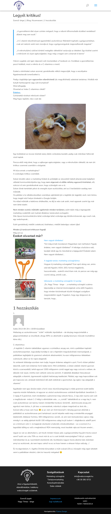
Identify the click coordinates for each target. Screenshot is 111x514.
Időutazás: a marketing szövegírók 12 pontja (62, 281)
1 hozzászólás (50, 20)
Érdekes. (17, 92)
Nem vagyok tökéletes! (53, 240)
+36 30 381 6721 (83, 479)
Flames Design (61, 511)
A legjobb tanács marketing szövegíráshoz (62, 260)
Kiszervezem (37, 20)
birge (22, 20)
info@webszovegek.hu (83, 476)
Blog (29, 20)
